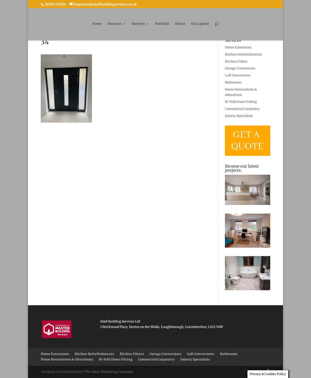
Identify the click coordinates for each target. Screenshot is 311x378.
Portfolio (162, 24)
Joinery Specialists (239, 116)
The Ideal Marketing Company (109, 372)
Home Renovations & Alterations (67, 359)
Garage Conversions (240, 68)
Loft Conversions (238, 75)
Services (138, 24)
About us (114, 24)
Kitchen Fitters (236, 61)
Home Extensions (238, 47)
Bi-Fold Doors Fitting (241, 102)
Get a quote (200, 24)
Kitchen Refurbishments (243, 54)
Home (97, 24)
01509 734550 (55, 4)
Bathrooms (233, 82)
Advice (180, 24)
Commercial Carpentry (242, 109)
